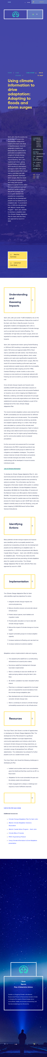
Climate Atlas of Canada (16, 833)
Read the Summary (14, 256)
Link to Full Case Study (15, 264)
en (33, 14)
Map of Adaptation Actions (23, 987)
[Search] (33, 2)
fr (37, 14)
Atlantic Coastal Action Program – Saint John (23, 829)
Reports (23, 984)
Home (9, 2)
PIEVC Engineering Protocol (17, 837)
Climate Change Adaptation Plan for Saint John (23, 819)
